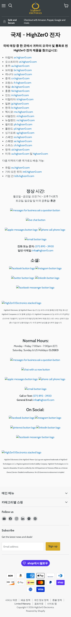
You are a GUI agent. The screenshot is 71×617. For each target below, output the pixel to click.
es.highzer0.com (23, 137)
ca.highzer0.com (23, 74)
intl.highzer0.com (32, 171)
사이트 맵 (52, 603)
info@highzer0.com (42, 250)
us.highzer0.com (20, 153)
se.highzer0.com (23, 141)
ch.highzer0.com (23, 145)
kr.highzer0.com (20, 107)
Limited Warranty (22, 603)
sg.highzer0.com (25, 132)
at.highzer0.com (28, 61)
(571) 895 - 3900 (44, 246)
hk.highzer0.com (20, 90)
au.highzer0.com (20, 65)
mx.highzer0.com (23, 111)
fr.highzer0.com (22, 82)
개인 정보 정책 (41, 600)
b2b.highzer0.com (24, 176)
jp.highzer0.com (20, 103)
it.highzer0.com (25, 99)
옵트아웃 (38, 603)
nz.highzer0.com (26, 120)
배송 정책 (25, 600)
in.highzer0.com (20, 95)
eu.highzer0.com (20, 167)
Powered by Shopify (35, 610)
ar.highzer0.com (23, 57)
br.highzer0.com (23, 70)
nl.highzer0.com (25, 116)
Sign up (52, 546)
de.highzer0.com (20, 86)
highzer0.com (40, 153)
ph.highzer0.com (23, 124)
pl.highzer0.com (23, 128)
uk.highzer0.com (20, 149)
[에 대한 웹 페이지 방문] (35, 210)
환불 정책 (57, 600)
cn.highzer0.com (20, 78)
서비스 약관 (11, 600)
